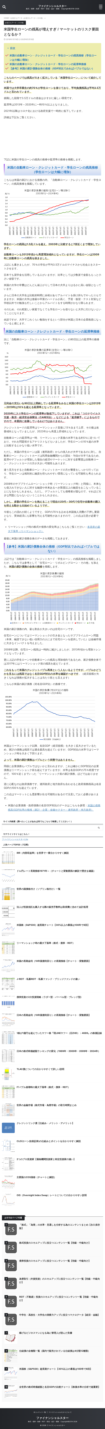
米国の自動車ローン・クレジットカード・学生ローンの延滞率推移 (47, 64)
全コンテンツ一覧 (40, 1412)
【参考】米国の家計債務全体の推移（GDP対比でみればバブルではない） (51, 68)
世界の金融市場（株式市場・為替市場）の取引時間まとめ (47, 1105)
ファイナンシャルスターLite (15, 839)
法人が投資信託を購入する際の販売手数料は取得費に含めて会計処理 (52, 907)
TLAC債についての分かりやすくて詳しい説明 (40, 1069)
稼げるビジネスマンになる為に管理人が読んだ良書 (45, 1333)
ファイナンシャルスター (52, 6)
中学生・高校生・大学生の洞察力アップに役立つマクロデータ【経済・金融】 (59, 1314)
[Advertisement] (52, 140)
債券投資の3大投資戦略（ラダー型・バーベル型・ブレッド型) (49, 997)
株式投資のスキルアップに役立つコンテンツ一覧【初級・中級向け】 (55, 1242)
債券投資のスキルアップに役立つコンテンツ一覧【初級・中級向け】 (55, 1260)
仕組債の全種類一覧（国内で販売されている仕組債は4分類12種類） (54, 1351)
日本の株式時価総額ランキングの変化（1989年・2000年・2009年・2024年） (58, 1051)
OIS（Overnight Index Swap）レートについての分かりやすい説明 (52, 1195)
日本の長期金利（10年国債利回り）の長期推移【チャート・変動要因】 (54, 1015)
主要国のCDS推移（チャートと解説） (36, 1177)
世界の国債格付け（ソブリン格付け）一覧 (38, 889)
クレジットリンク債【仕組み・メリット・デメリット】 (45, 1123)
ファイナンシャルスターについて (60, 1412)
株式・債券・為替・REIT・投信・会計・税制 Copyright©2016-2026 (52, 1421)
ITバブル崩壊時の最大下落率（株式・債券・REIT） (43, 1087)
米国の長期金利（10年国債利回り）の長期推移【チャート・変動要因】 (54, 961)
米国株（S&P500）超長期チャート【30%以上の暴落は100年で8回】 (53, 925)
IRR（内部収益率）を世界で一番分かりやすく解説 (43, 853)
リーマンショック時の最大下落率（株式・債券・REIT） (46, 943)
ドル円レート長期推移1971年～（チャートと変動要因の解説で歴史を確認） (56, 871)
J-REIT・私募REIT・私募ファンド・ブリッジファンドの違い (48, 979)
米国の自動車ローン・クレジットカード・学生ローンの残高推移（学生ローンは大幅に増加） (53, 57)
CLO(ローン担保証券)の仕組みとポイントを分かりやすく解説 (49, 1141)
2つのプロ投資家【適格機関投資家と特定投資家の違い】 (46, 1159)
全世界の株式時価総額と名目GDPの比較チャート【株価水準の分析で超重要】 (59, 1387)
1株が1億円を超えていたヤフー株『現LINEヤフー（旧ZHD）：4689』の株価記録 (59, 1033)
